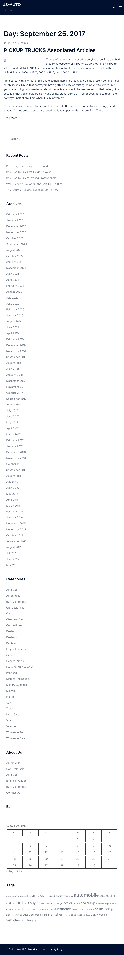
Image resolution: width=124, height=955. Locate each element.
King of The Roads (17, 678)
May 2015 (12, 565)
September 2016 (16, 470)
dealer (67, 903)
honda (26, 909)
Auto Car (11, 589)
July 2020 (12, 297)
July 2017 (12, 410)
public (26, 914)
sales (73, 915)
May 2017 (12, 422)
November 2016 (16, 458)
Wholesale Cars (15, 738)
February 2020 (15, 309)
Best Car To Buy (16, 601)
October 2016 (14, 464)
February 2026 (15, 214)
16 (93, 852)
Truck (24, 43)
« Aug (9, 871)
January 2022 (14, 261)
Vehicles (11, 726)
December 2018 (16, 345)
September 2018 (16, 357)
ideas (41, 909)
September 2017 (16, 398)
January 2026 (14, 220)
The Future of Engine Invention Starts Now (32, 189)
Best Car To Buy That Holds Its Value (28, 172)
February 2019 (15, 339)
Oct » (19, 871)
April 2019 (12, 333)
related (45, 914)
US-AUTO (11, 4)
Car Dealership (15, 607)
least (74, 909)
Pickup (10, 696)
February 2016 (15, 511)
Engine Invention (16, 649)
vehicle (103, 914)
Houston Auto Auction (19, 666)
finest (19, 909)
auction (59, 896)
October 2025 (15, 238)
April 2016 (12, 499)
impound (50, 909)
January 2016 (14, 517)
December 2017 (16, 380)
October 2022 (15, 256)
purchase (36, 914)
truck (94, 914)
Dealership (12, 637)
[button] (113, 7)
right (68, 915)
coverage (57, 903)
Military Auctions (16, 684)
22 (77, 858)
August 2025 (14, 250)
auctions (68, 896)
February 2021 (15, 285)
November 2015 (16, 529)
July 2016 (12, 481)
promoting (17, 915)
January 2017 (14, 446)
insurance (64, 909)
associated (50, 896)
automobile (86, 895)
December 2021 (16, 267)
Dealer (10, 631)
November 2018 (16, 351)
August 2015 (14, 547)
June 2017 (12, 416)
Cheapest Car (14, 619)
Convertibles (14, 625)
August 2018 (14, 363)
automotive (17, 902)
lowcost (81, 909)
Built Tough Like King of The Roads (27, 166)
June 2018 (12, 368)
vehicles (13, 920)
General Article (15, 661)
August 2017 (13, 404)
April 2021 (12, 279)
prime (9, 915)
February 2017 (15, 440)
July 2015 (12, 553)
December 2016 (16, 452)
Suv (8, 702)
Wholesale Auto (15, 732)
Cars (9, 613)
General (11, 655)
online (99, 909)
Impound (11, 672)
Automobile (13, 595)
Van (8, 720)
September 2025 (16, 244)
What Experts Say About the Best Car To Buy (34, 183)
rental (54, 914)
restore (62, 915)
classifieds (45, 903)
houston (33, 909)
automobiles (108, 895)
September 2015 (16, 541)
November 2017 (16, 386)
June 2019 (12, 327)
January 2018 (14, 374)
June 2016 (12, 487)
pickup (108, 909)
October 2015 (14, 535)
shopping (81, 915)
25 (14, 865)
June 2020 (12, 303)
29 (77, 865)
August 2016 (14, 476)
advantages (18, 896)
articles (38, 895)
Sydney (57, 949)
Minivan (11, 690)
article (28, 896)
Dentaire (11, 643)
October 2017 (14, 392)
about (9, 896)
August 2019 (14, 321)
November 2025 (16, 232)
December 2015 (16, 523)
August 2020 (14, 291)
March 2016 (13, 505)
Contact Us (13, 792)
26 (30, 865)
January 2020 (14, 315)
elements (100, 903)
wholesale (28, 920)
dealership (88, 903)
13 (46, 852)
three (88, 915)
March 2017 (13, 434)
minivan (89, 909)
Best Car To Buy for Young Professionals (31, 178)
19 (30, 858)
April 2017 (12, 428)
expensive (11, 909)
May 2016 (12, 493)
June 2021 (12, 273)
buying (35, 903)
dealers (76, 903)
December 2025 (16, 226)
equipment (110, 903)
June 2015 (12, 559)
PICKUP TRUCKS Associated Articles (50, 50)
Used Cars (12, 714)
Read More (10, 118)
